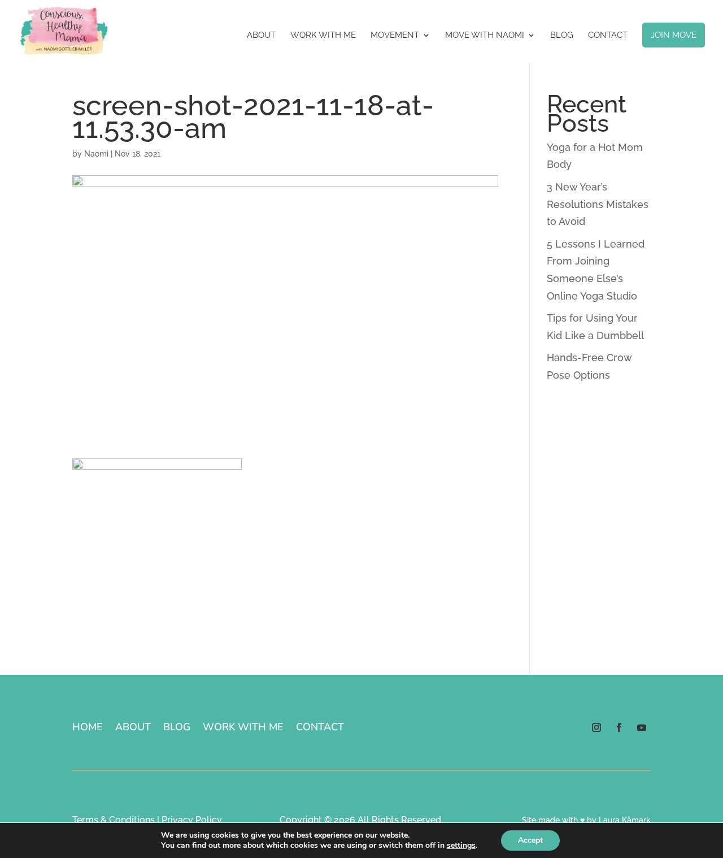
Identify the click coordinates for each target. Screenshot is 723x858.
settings (461, 845)
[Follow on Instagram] (596, 727)
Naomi (96, 153)
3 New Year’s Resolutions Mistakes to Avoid (597, 204)
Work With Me (323, 35)
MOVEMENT (395, 35)
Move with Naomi (484, 35)
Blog (561, 35)
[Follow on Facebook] (619, 727)
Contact (608, 35)
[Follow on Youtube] (642, 727)
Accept (530, 840)
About (261, 35)
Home (87, 728)
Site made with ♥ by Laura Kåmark (586, 820)
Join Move (673, 35)
